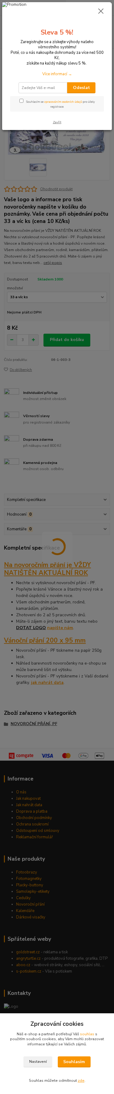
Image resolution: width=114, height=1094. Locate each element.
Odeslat (81, 88)
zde (81, 1080)
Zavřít (57, 122)
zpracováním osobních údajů (63, 102)
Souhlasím (74, 1062)
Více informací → (57, 74)
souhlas (87, 1034)
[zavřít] (101, 11)
